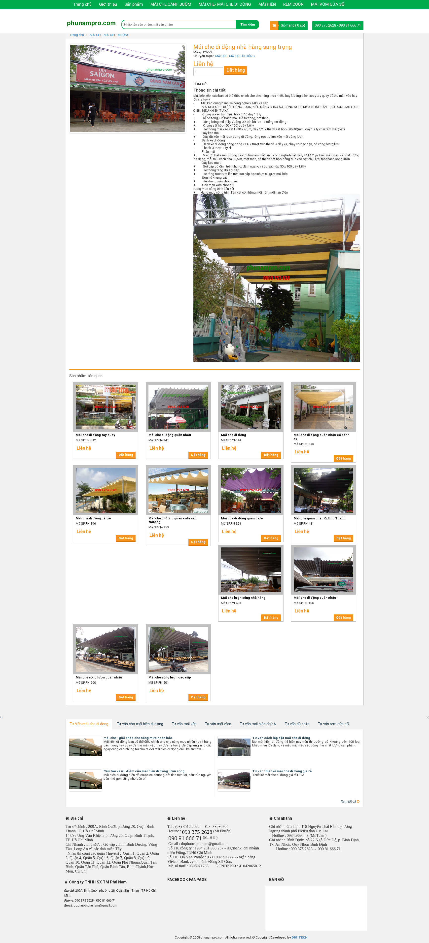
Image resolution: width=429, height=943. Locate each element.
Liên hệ (79, 12)
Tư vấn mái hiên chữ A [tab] (258, 724)
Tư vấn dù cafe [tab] (297, 724)
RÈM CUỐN (293, 4)
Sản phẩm (133, 4)
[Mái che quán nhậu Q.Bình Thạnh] (324, 467)
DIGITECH (300, 937)
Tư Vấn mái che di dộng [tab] (89, 724)
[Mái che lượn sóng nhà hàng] (251, 546)
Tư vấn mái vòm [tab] (218, 724)
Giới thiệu (108, 4)
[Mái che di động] (251, 383)
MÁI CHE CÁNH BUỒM (170, 4)
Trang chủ (82, 4)
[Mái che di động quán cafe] (251, 467)
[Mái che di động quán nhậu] (178, 383)
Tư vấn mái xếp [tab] (184, 724)
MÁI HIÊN (267, 4)
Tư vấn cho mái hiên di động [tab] (140, 724)
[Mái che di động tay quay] (106, 383)
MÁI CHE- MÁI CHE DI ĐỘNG (225, 4)
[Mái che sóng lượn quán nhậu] (106, 626)
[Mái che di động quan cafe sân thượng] (178, 467)
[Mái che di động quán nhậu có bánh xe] (324, 383)
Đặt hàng (235, 70)
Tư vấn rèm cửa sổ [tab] (333, 724)
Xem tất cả (349, 801)
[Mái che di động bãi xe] (106, 467)
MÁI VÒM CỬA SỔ (328, 4)
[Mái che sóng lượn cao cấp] (178, 626)
